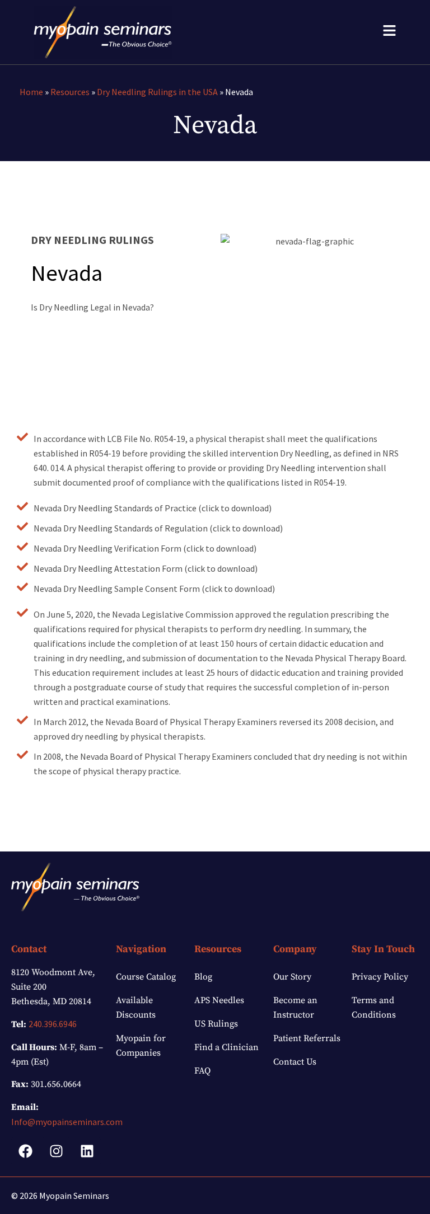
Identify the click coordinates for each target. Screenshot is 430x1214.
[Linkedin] (87, 1151)
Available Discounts (136, 1007)
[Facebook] (25, 1151)
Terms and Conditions (374, 1007)
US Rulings (216, 1023)
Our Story (292, 976)
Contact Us (294, 1061)
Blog (203, 976)
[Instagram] (56, 1151)
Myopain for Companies (141, 1045)
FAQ (202, 1070)
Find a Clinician (226, 1047)
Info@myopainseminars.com (67, 1121)
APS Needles (219, 1000)
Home (31, 91)
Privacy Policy (380, 976)
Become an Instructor (295, 1007)
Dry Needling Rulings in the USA (157, 91)
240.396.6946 (53, 1023)
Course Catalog (146, 976)
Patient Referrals (306, 1038)
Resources (70, 91)
